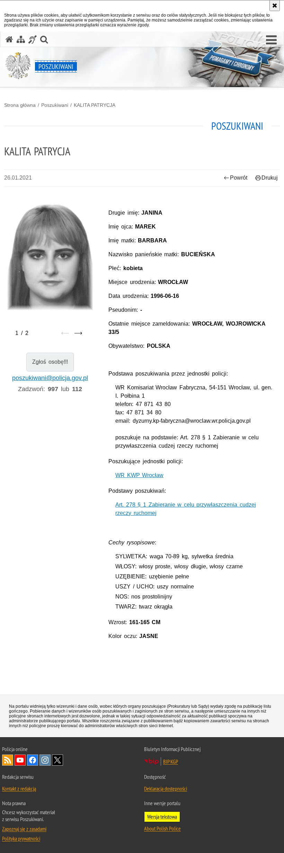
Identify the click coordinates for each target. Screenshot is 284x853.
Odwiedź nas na (20, 760)
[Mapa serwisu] (21, 39)
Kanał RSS (7, 760)
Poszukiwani (54, 105)
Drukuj (269, 178)
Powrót (238, 178)
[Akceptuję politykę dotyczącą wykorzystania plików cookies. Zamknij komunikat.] (274, 5)
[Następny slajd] (78, 333)
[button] (271, 40)
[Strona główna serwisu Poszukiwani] (9, 39)
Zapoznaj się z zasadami (24, 828)
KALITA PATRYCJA (94, 105)
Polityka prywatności (21, 838)
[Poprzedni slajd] (65, 333)
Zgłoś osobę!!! (50, 362)
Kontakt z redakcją (19, 788)
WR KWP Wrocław (139, 475)
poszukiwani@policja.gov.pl (50, 377)
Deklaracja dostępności (165, 788)
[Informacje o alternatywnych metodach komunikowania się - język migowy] (32, 39)
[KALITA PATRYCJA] (50, 256)
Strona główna (20, 105)
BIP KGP (170, 761)
